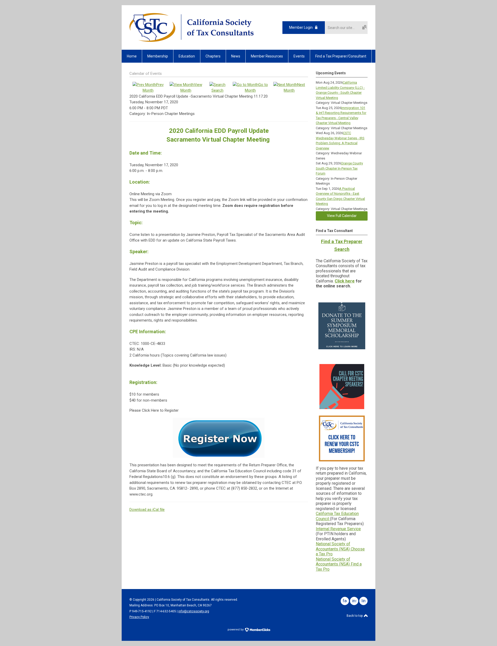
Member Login (301, 27)
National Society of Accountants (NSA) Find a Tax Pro (339, 564)
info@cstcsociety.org (193, 611)
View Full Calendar (342, 216)
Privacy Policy (139, 617)
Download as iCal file (147, 509)
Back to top (355, 616)
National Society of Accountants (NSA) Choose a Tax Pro (340, 548)
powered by (236, 629)
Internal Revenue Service (338, 528)
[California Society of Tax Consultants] (191, 40)
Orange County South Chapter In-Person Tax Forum (339, 168)
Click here (345, 281)
